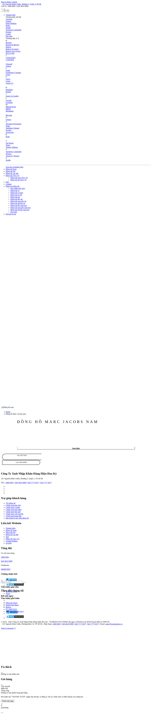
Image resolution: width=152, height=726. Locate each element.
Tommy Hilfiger (12, 147)
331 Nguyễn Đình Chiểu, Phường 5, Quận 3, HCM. (21, 4)
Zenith (8, 28)
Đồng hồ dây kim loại (18, 205)
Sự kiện (9, 543)
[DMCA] (15, 618)
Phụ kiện (9, 36)
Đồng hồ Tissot (11, 591)
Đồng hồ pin (15, 197)
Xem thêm (76, 448)
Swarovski (10, 132)
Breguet (9, 43)
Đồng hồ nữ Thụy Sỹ (18, 180)
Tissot (8, 145)
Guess (8, 81)
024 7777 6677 (46, 483)
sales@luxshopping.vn (113, 624)
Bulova (8, 47)
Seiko (8, 126)
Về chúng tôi (10, 503)
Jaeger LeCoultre (12, 96)
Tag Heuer (10, 143)
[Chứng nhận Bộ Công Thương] (12, 614)
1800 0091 (9, 483)
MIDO (8, 109)
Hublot (8, 92)
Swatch (8, 130)
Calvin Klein (10, 58)
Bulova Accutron (12, 49)
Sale (7, 182)
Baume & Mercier (12, 45)
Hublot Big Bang (12, 605)
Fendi (8, 70)
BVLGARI (10, 53)
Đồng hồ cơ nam (16, 193)
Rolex (8, 26)
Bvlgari (8, 32)
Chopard (9, 19)
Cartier (8, 34)
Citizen (8, 66)
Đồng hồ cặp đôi (12, 173)
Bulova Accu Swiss (13, 51)
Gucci (8, 79)
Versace (9, 154)
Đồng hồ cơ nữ (16, 195)
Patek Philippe (11, 23)
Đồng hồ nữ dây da (17, 203)
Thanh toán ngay (7, 701)
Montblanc (10, 111)
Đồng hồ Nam (11, 169)
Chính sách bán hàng (13, 510)
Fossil (8, 75)
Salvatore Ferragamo (13, 124)
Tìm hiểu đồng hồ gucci (15, 611)
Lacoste (9, 100)
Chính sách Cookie (13, 507)
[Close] (2, 672)
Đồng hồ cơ (14, 191)
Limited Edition (11, 541)
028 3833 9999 (20, 483)
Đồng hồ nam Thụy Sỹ (19, 178)
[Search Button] (2, 11)
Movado (9, 115)
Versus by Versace (12, 156)
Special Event (11, 214)
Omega (8, 21)
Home (8, 412)
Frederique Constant (13, 73)
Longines (9, 102)
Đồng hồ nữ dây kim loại (19, 210)
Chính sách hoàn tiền (13, 516)
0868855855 (5, 569)
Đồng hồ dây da (16, 199)
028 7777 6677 (33, 483)
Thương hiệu (10, 15)
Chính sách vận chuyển (14, 514)
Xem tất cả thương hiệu (14, 167)
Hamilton (9, 90)
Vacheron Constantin (13, 30)
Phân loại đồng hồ (12, 186)
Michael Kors (11, 107)
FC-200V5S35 (11, 609)
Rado (8, 137)
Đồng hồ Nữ (10, 171)
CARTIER (10, 60)
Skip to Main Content (9, 2)
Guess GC (10, 83)
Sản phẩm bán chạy (17, 188)
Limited (9, 184)
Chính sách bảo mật (13, 505)
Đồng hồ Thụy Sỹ (12, 176)
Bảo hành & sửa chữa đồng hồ (17, 518)
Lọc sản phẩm (21, 462)
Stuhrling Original (12, 128)
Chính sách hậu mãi (13, 512)
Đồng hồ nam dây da (18, 201)
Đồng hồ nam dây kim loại (20, 208)
